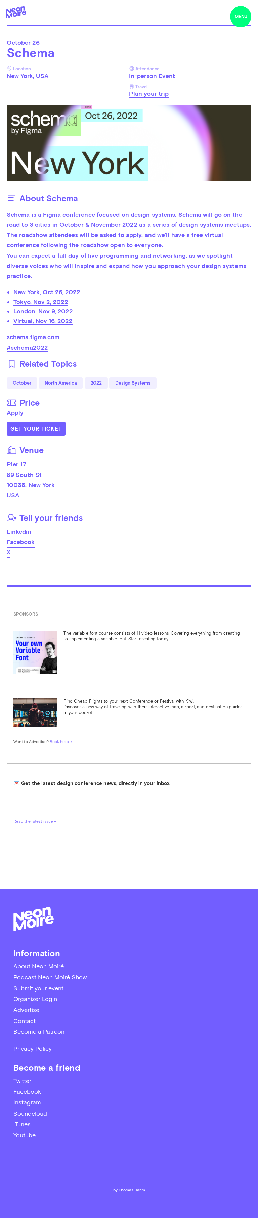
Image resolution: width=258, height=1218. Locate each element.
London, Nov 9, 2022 (43, 311)
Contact (24, 1020)
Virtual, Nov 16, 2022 (43, 320)
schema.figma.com (33, 337)
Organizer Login (35, 998)
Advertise (26, 1009)
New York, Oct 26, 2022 (46, 292)
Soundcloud (30, 1113)
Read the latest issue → (34, 821)
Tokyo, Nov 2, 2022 (40, 301)
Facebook (21, 541)
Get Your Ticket (36, 428)
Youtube (24, 1135)
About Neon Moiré (38, 966)
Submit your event (38, 988)
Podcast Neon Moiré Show (50, 977)
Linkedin (19, 531)
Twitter (22, 1080)
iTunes (22, 1124)
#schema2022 (27, 347)
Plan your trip (149, 93)
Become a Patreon (38, 1031)
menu (241, 16)
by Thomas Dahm (129, 1190)
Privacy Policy (32, 1048)
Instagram (27, 1102)
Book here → (61, 741)
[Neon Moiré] (16, 12)
